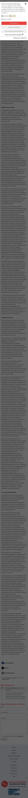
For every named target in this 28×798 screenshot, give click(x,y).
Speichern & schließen (14, 27)
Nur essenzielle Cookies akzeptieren (14, 31)
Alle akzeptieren (14, 23)
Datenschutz (16, 38)
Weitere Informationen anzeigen (13, 34)
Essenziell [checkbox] (5, 16)
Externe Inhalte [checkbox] (7, 19)
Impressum (24, 38)
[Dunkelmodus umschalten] (25, 4)
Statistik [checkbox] (13, 16)
